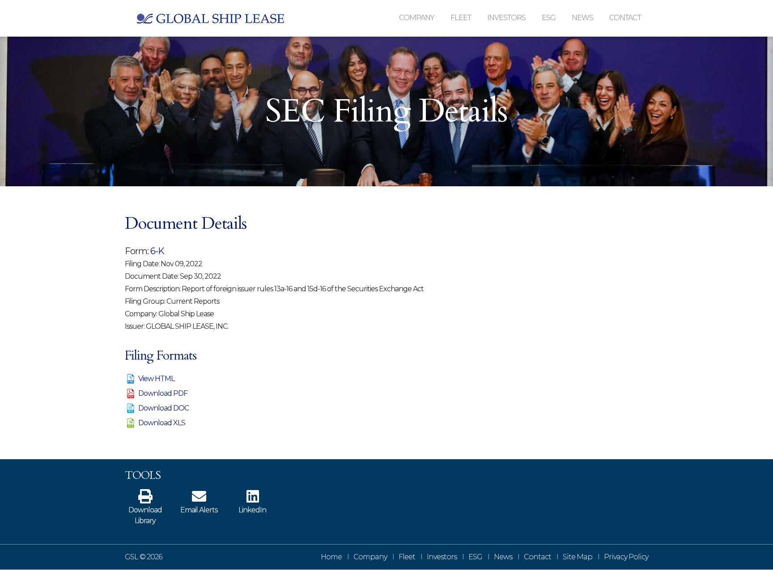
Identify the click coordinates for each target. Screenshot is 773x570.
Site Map (577, 557)
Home (331, 557)
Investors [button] (506, 17)
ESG (475, 557)
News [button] (582, 17)
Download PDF (162, 393)
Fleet (407, 557)
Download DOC (163, 408)
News (503, 557)
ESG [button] (549, 17)
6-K (157, 251)
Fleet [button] (460, 17)
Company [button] (416, 17)
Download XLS (161, 423)
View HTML (156, 378)
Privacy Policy (626, 557)
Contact (625, 17)
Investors (442, 557)
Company (370, 557)
